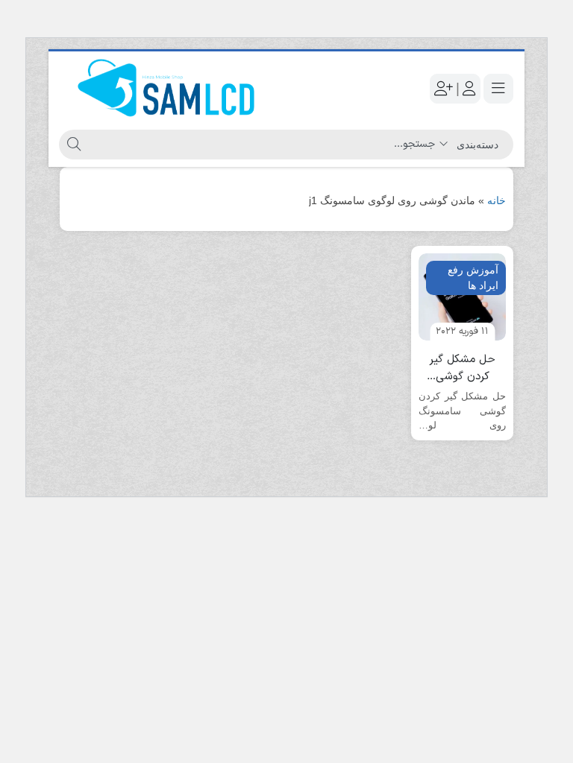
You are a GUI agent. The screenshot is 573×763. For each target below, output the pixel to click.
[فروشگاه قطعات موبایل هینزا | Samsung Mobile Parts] (169, 88)
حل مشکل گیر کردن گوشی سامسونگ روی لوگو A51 (462, 368)
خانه (496, 200)
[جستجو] (72, 144)
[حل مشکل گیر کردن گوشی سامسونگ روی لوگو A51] (462, 297)
